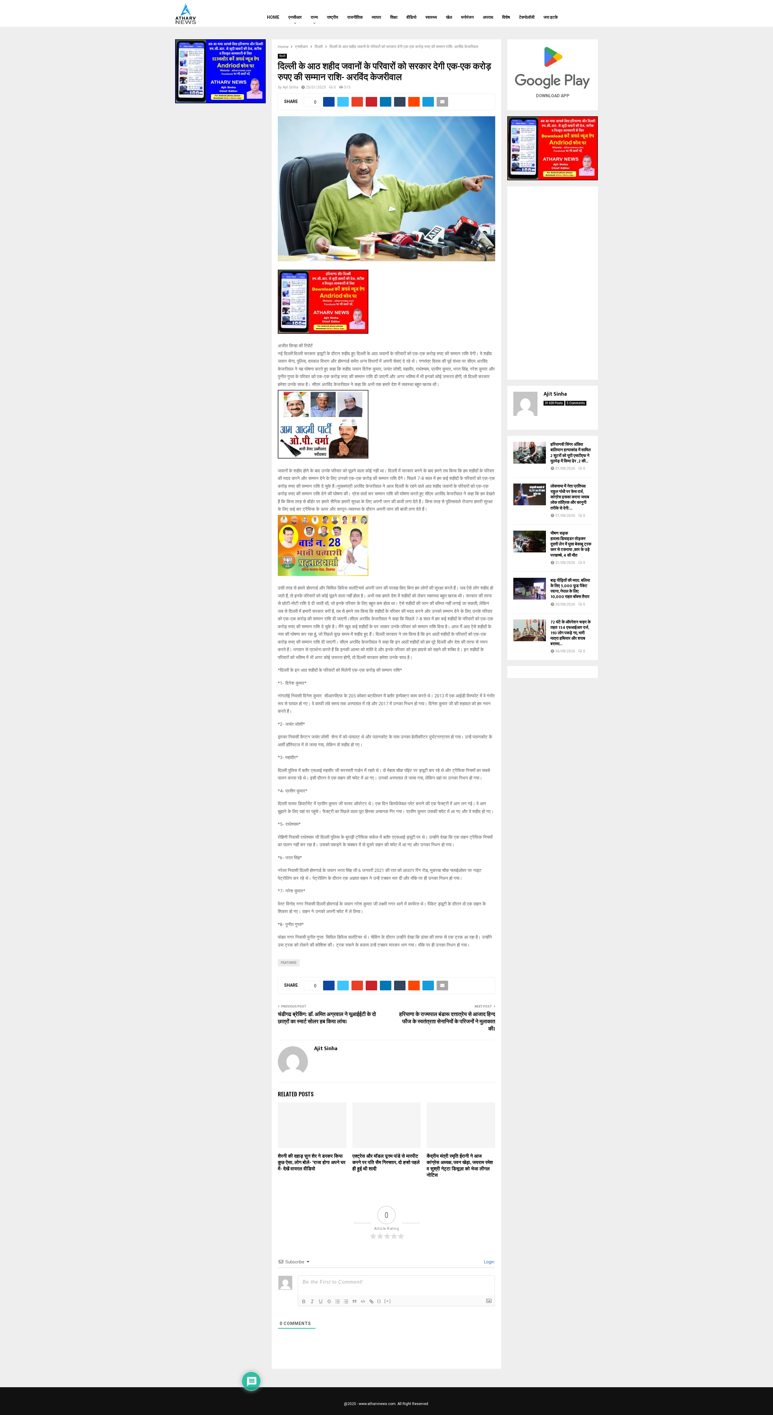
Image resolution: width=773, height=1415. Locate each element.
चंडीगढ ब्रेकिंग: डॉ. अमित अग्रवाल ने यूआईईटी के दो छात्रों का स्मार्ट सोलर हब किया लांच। (327, 1018)
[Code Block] (363, 1301)
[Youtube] (591, 13)
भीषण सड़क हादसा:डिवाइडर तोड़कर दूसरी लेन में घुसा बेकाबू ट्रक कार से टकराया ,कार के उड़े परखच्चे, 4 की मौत (570, 544)
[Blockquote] (354, 1301)
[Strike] (329, 1301)
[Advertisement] (552, 283)
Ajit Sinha (290, 87)
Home (273, 17)
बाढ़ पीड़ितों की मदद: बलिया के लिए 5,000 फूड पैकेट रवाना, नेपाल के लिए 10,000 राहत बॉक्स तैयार (570, 588)
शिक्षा (393, 17)
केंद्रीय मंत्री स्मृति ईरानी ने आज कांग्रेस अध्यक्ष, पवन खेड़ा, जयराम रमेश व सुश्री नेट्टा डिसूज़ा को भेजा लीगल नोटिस (460, 1165)
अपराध (488, 17)
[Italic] (312, 1301)
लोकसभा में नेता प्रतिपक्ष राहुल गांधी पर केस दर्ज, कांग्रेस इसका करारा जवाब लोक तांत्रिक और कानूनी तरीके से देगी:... (569, 497)
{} (379, 1301)
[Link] (371, 1301)
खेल (449, 17)
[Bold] (304, 1301)
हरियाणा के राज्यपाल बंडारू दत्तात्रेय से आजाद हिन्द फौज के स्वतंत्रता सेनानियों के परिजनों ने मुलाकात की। (447, 1022)
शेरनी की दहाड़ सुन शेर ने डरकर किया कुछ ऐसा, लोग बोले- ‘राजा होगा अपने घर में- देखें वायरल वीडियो (311, 1162)
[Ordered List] (337, 1301)
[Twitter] (583, 13)
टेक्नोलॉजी (526, 17)
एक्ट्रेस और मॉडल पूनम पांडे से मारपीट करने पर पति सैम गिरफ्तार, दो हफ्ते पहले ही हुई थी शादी (386, 1162)
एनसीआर (295, 17)
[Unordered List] (346, 1301)
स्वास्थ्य (431, 17)
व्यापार (376, 17)
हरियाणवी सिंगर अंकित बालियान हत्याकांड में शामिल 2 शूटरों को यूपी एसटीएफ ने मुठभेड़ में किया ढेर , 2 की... (570, 453)
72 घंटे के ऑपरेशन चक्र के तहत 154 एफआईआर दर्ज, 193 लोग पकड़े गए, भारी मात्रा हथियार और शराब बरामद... (570, 633)
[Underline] (320, 1301)
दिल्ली (282, 56)
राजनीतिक (355, 17)
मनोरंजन (467, 17)
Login (488, 1261)
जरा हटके (551, 17)
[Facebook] (575, 13)
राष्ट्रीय (332, 17)
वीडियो (411, 17)
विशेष (506, 17)
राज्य (314, 17)
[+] (387, 1301)
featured (289, 962)
